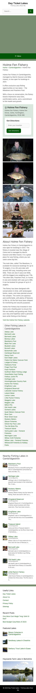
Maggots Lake (10, 400)
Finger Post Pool (11, 367)
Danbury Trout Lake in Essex (19, 648)
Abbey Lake (9, 332)
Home (5, 68)
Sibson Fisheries (11, 421)
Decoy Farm (9, 355)
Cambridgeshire (15, 68)
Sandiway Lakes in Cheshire (19, 640)
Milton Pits (8, 405)
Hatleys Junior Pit (11, 377)
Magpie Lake (9, 403)
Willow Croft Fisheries (13, 438)
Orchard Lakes (10, 410)
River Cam (8, 414)
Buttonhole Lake (11, 351)
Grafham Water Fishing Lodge (16, 372)
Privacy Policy (8, 603)
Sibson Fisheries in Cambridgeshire (15, 633)
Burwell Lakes (10, 348)
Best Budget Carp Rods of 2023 (14, 622)
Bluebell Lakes (10, 346)
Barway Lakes (10, 339)
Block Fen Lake (10, 343)
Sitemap (6, 606)
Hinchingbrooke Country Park (15, 381)
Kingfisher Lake (10, 386)
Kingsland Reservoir (12, 388)
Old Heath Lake (10, 407)
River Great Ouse (11, 417)
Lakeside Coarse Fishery (14, 391)
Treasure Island (10, 428)
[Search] (30, 11)
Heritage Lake (10, 379)
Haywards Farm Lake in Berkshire (17, 659)
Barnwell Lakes (10, 336)
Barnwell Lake (10, 334)
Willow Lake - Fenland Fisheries (16, 440)
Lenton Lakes (10, 395)
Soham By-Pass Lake (12, 424)
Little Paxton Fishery (12, 398)
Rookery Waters (10, 419)
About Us (6, 597)
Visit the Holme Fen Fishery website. (16, 320)
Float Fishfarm (10, 369)
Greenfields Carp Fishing (14, 374)
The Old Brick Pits (11, 426)
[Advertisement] (18, 34)
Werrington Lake (11, 436)
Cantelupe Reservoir (12, 353)
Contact (6, 600)
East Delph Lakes (11, 358)
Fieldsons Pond (10, 365)
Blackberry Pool (10, 341)
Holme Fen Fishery (11, 384)
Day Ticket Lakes (18, 3)
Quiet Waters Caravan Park (15, 412)
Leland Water (9, 393)
